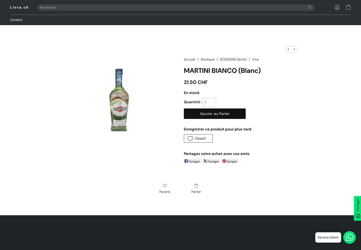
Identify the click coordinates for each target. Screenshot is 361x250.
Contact (16, 20)
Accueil (189, 59)
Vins (255, 59)
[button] (19, 7)
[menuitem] (288, 49)
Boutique (208, 59)
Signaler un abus (197, 231)
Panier (196, 191)
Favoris (164, 191)
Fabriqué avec (180, 239)
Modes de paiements (167, 231)
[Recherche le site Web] (310, 7)
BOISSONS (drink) (233, 59)
